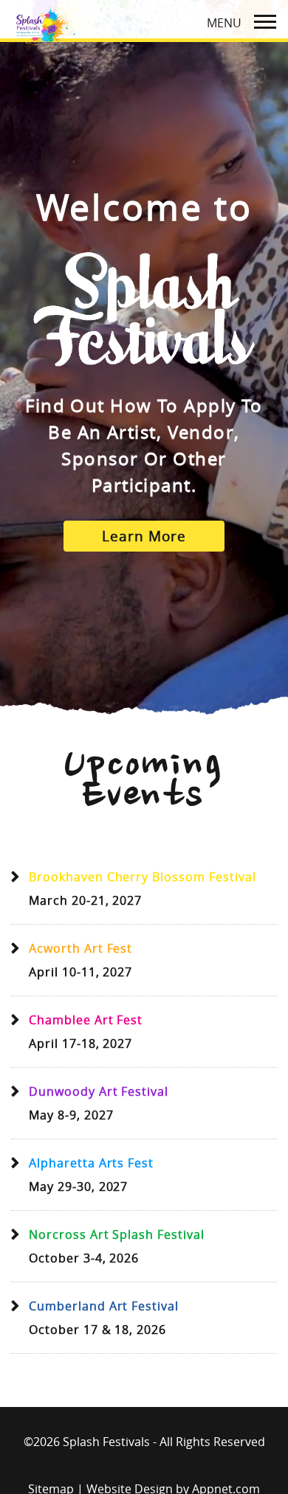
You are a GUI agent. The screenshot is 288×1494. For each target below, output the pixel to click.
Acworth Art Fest (80, 948)
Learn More (144, 536)
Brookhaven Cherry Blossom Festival (142, 877)
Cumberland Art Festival (104, 1306)
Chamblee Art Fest (86, 1020)
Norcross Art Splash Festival (117, 1234)
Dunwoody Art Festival (98, 1091)
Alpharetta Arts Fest (91, 1163)
